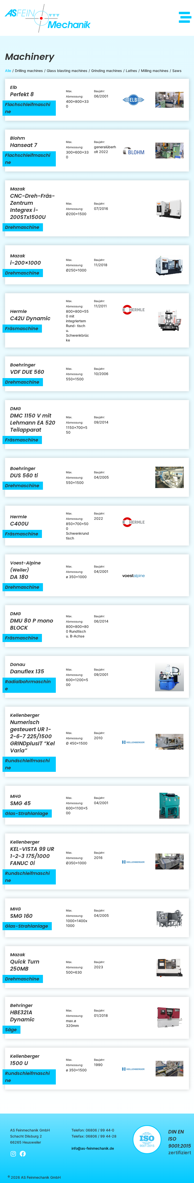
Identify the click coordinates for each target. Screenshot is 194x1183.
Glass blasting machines (67, 70)
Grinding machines (106, 70)
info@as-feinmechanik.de (92, 1148)
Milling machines (154, 70)
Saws (177, 70)
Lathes (131, 70)
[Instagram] (13, 1154)
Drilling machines (29, 70)
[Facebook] (23, 1154)
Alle (8, 70)
